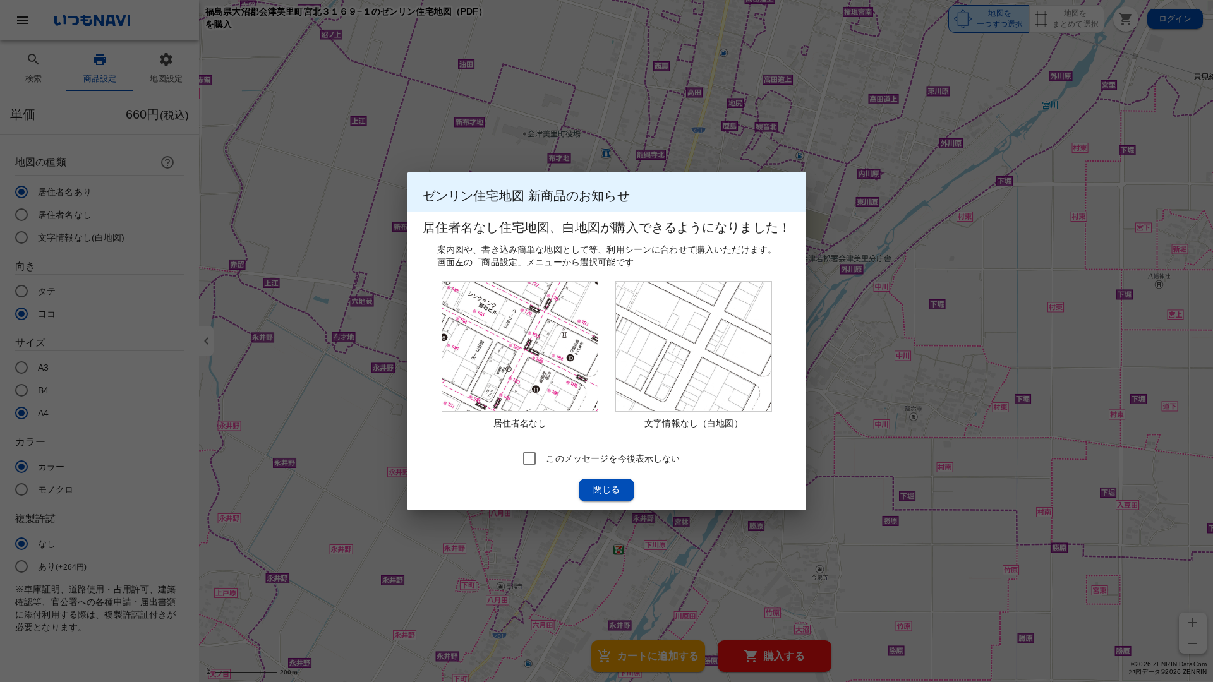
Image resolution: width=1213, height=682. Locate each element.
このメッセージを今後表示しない (613, 458)
